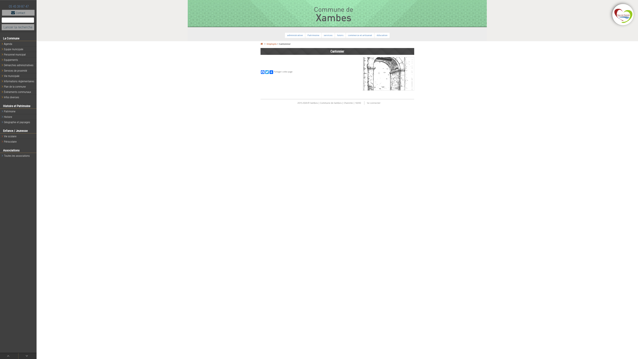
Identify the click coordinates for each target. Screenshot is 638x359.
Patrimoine (9, 111)
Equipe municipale (13, 49)
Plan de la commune (15, 86)
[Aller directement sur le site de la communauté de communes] (623, 15)
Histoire (8, 117)
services (328, 35)
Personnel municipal (15, 54)
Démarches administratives (18, 65)
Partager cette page (283, 71)
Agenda (8, 44)
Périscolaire (10, 141)
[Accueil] (262, 43)
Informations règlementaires (19, 81)
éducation (382, 35)
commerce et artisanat (360, 35)
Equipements (11, 59)
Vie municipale (11, 76)
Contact (20, 13)
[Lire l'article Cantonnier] (388, 74)
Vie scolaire (10, 136)
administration (295, 35)
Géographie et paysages (17, 122)
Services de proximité (15, 70)
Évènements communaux (17, 92)
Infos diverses (11, 97)
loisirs (340, 35)
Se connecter (373, 102)
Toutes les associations (17, 155)
